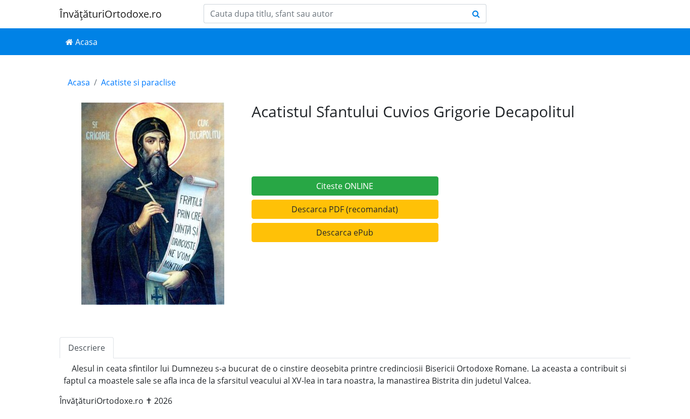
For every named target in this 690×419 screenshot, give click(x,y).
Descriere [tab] (86, 347)
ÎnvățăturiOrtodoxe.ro (111, 14)
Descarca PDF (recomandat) (344, 209)
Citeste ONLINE (344, 186)
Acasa (85, 42)
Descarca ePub (344, 232)
